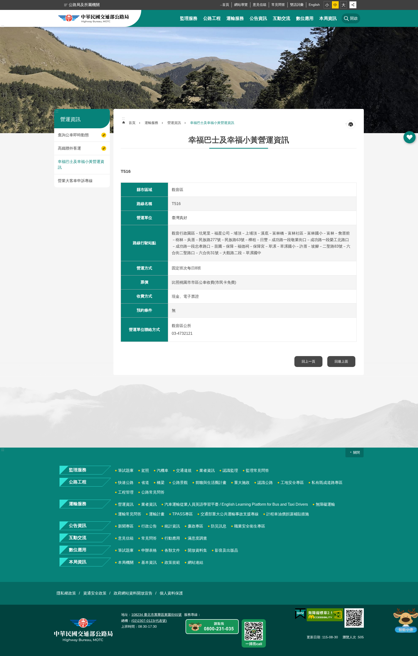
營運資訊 (174, 123)
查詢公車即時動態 (73, 135)
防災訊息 (218, 526)
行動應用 (172, 538)
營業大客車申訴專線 (75, 181)
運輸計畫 (156, 514)
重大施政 (242, 483)
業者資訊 (207, 470)
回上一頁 (308, 361)
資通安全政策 (94, 593)
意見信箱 (259, 5)
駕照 (145, 470)
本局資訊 (328, 18)
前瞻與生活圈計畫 (210, 483)
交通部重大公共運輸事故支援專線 (230, 514)
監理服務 (188, 18)
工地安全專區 (292, 483)
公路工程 (212, 18)
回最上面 (341, 361)
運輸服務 (235, 18)
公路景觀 (180, 483)
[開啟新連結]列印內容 (350, 124)
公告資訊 (258, 18)
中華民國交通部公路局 (93, 18)
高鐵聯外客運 (69, 148)
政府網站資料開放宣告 (133, 593)
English (314, 5)
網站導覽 (241, 5)
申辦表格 (149, 550)
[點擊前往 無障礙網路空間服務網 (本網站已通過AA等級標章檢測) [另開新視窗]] (325, 614)
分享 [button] (353, 4)
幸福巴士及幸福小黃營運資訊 (81, 164)
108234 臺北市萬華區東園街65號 (156, 615)
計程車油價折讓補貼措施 (287, 514)
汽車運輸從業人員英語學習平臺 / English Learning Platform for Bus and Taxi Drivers (236, 504)
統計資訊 (172, 526)
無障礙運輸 (325, 504)
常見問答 (278, 5)
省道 (145, 483)
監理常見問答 (257, 470)
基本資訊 (149, 562)
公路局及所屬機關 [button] (84, 5)
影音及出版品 (226, 550)
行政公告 (149, 526)
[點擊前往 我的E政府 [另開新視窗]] (300, 613)
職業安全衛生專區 (249, 526)
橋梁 (160, 483)
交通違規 (184, 470)
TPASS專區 (182, 514)
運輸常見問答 (129, 514)
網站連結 (195, 562)
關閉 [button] (356, 452)
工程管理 (126, 492)
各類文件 (172, 550)
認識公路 (265, 483)
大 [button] (343, 5)
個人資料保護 (171, 593)
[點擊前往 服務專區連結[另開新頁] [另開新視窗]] (212, 627)
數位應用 (305, 18)
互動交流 (281, 18)
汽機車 (162, 470)
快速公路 (126, 483)
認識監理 (230, 470)
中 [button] (335, 5)
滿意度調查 (197, 538)
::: (2, 26)
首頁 (225, 5)
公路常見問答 (152, 492)
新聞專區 (126, 526)
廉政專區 (195, 526)
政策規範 (172, 562)
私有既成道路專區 (327, 483)
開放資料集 (197, 550)
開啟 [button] (409, 137)
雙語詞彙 (297, 5)
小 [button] (327, 5)
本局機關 (126, 562)
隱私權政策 (66, 593)
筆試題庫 (126, 470)
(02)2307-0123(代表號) (149, 621)
